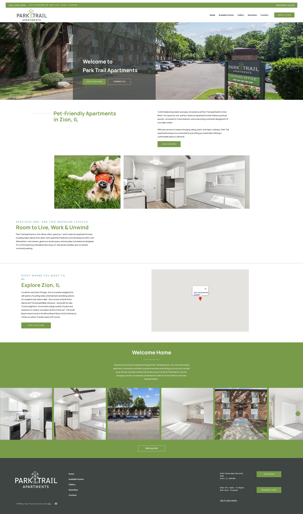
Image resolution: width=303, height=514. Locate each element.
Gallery (72, 484)
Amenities (73, 490)
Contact (73, 495)
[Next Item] (298, 413)
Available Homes (76, 479)
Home (71, 474)
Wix (49, 504)
